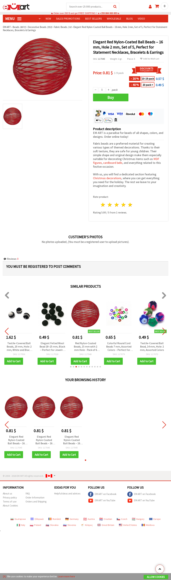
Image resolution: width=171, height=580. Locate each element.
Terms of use (10, 501)
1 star (103, 204)
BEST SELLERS (93, 18)
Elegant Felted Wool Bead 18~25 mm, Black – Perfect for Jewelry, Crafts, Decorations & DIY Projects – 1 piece (52, 346)
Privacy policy (10, 497)
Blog (129, 18)
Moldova (150, 525)
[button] (70, 366)
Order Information (35, 497)
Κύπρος (89, 525)
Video (141, 18)
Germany (74, 518)
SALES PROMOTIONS (68, 18)
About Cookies (10, 505)
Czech (124, 518)
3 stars (116, 204)
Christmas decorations (107, 178)
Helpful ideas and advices (67, 493)
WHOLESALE (114, 18)
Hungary (140, 518)
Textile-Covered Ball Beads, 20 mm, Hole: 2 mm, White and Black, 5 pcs (19, 346)
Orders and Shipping (36, 501)
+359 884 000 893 (108, 13)
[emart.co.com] (16, 6)
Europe (157, 518)
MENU (10, 18)
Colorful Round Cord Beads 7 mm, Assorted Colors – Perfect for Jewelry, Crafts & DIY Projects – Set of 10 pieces (118, 346)
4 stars (123, 204)
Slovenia (71, 525)
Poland (37, 525)
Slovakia (54, 525)
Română (57, 518)
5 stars (130, 204)
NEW (48, 18)
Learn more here (66, 576)
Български (20, 518)
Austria (91, 518)
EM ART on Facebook (105, 494)
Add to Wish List (151, 58)
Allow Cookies (156, 576)
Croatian (108, 518)
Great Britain (108, 525)
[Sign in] (150, 6)
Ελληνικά (39, 518)
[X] (4, 576)
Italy (23, 525)
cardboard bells (112, 163)
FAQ (28, 493)
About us (7, 493)
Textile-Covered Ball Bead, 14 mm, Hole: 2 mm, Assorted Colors (152, 346)
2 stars (110, 204)
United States (130, 525)
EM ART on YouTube (105, 500)
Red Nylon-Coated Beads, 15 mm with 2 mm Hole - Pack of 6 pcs (85, 346)
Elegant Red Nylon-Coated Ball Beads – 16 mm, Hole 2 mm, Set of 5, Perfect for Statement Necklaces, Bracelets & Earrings (16, 440)
